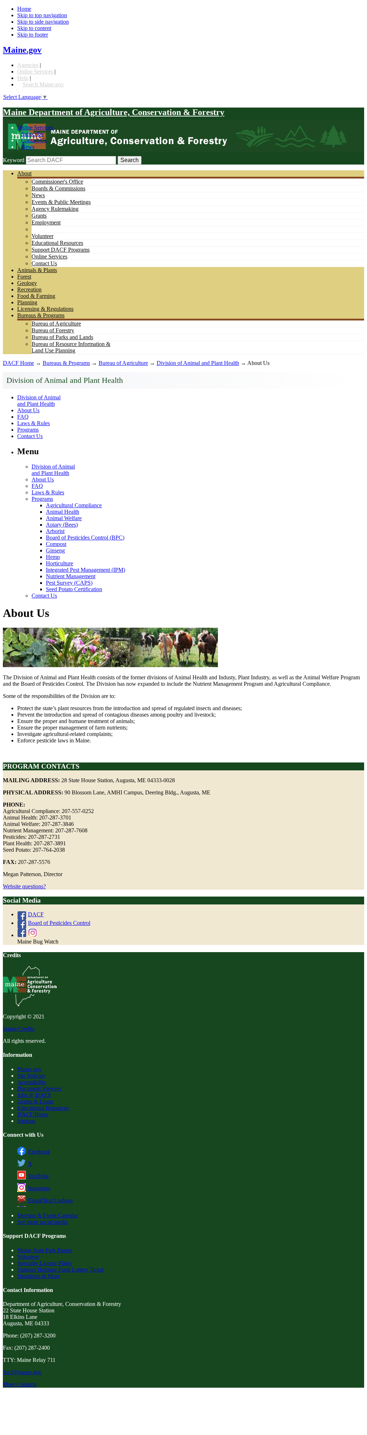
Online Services (35, 71)
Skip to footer (32, 35)
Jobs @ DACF (34, 1095)
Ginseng (55, 550)
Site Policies (31, 1076)
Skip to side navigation (43, 22)
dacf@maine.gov (22, 1372)
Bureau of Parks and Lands (62, 337)
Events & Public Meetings (61, 202)
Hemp (53, 557)
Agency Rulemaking (55, 209)
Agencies (27, 65)
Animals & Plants (37, 270)
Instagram (39, 1188)
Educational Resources (57, 243)
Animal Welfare (64, 518)
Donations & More (38, 1276)
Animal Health (62, 512)
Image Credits (18, 1029)
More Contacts (19, 1384)
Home (24, 9)
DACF (36, 914)
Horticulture (59, 563)
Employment (46, 222)
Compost (56, 544)
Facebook (39, 1152)
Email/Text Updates (50, 1200)
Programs (28, 430)
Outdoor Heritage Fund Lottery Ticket (60, 1270)
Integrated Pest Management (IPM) (85, 570)
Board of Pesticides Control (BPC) (85, 537)
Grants (39, 216)
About (24, 173)
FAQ (23, 417)
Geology (27, 283)
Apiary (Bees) (62, 525)
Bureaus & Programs (41, 315)
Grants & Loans (35, 1101)
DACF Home (18, 363)
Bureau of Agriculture (56, 323)
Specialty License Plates (44, 1263)
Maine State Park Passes (44, 1250)
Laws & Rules (33, 423)
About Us (28, 410)
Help (22, 78)
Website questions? (24, 886)
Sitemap (26, 1121)
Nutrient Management (70, 576)
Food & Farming (36, 296)
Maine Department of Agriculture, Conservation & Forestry (113, 112)
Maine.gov (22, 49)
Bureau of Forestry (53, 330)
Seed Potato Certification (74, 589)
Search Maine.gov (43, 84)
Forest (24, 277)
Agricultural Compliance (74, 505)
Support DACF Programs (61, 250)
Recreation (29, 289)
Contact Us (34, 140)
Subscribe (32, 134)
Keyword (13, 160)
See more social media (42, 1222)
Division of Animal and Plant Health (198, 363)
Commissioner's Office (57, 182)
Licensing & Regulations (45, 309)
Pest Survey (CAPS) (69, 583)
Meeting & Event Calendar (47, 1215)
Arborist (55, 531)
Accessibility (31, 1082)
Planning (27, 302)
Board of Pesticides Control (59, 923)
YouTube (38, 1176)
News (27, 147)
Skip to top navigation (42, 15)
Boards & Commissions (58, 188)
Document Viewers (39, 1088)
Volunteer (42, 236)
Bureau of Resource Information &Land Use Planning (71, 347)
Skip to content (34, 28)
